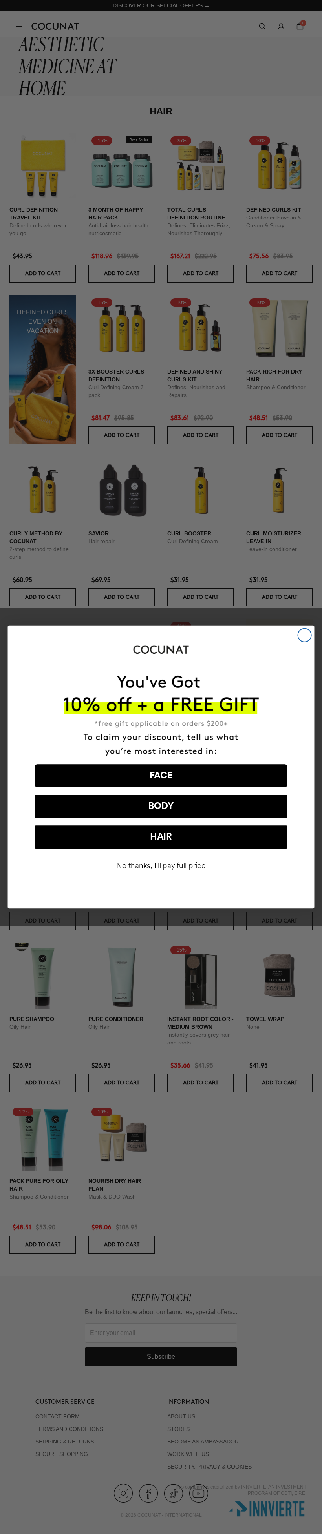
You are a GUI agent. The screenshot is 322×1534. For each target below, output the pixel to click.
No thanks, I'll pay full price (160, 865)
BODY (161, 806)
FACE (161, 775)
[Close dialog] (304, 635)
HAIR (161, 836)
